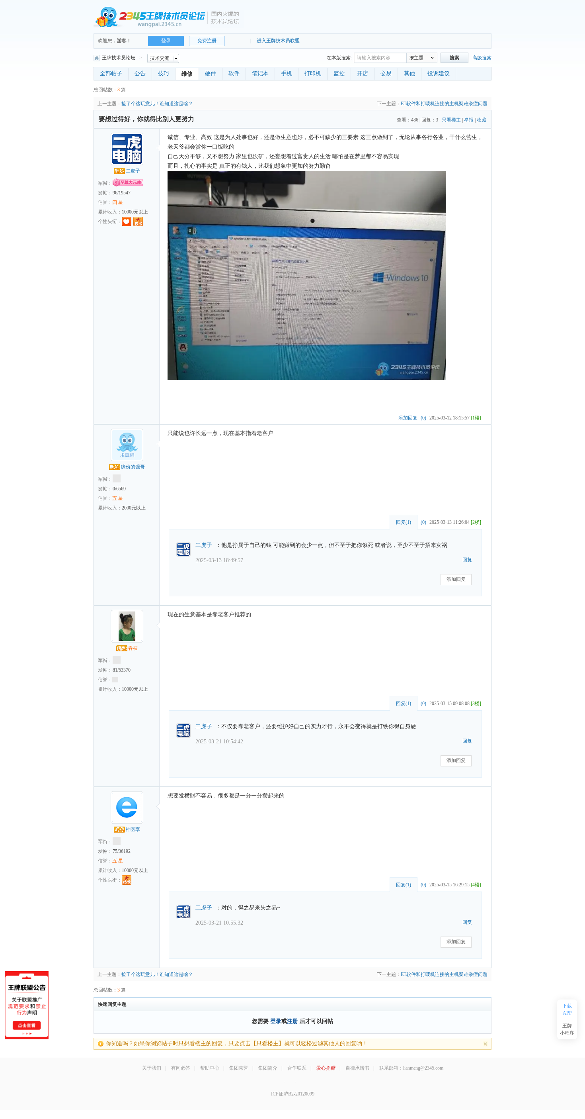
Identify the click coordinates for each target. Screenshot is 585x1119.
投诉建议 (438, 73)
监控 (339, 73)
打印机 (312, 73)
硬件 (210, 73)
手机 (286, 73)
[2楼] (476, 522)
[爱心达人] (126, 221)
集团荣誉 (238, 1068)
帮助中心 (209, 1068)
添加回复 (407, 418)
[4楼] (476, 885)
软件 (234, 73)
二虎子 (133, 171)
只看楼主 (451, 120)
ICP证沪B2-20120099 (292, 1094)
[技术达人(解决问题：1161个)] (126, 880)
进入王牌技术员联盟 (278, 40)
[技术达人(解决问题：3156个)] (138, 221)
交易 (386, 73)
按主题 (416, 58)
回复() (403, 522)
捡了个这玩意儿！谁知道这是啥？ (157, 103)
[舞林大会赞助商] (301, 1082)
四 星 (117, 202)
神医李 (133, 829)
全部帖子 (111, 73)
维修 (187, 74)
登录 (275, 1021)
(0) (423, 418)
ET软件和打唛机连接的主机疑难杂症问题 (444, 103)
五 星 (117, 498)
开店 (362, 73)
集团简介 (267, 1068)
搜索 (454, 58)
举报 (469, 120)
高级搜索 (481, 58)
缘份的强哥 (133, 467)
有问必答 (180, 1068)
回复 (467, 559)
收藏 (481, 120)
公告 (140, 73)
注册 (292, 1021)
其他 (409, 73)
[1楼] (476, 418)
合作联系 (296, 1068)
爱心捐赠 (325, 1068)
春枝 (133, 648)
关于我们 (151, 1068)
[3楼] (476, 703)
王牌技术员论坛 (118, 58)
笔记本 (260, 73)
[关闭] (485, 1043)
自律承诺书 (357, 1068)
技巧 (163, 73)
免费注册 (206, 40)
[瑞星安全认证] (295, 1082)
